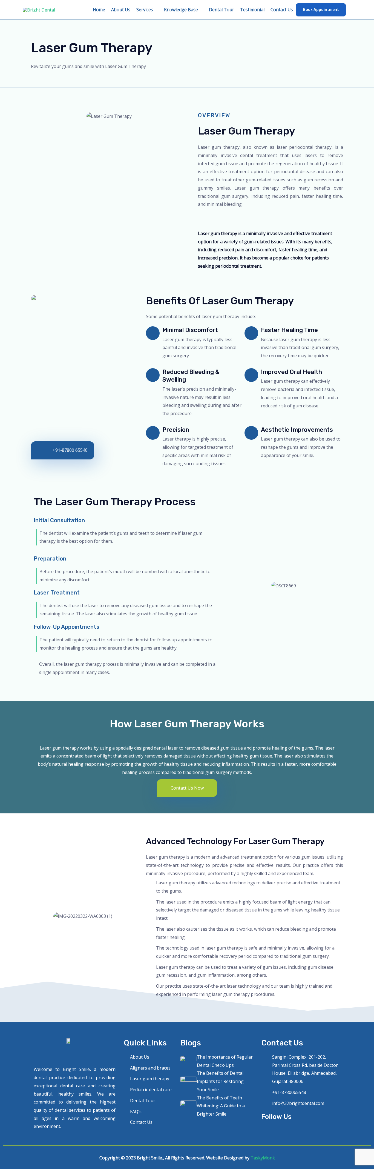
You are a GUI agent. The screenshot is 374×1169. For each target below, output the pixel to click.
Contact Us (282, 10)
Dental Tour (221, 10)
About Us (120, 10)
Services (144, 10)
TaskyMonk (263, 1158)
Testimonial (252, 10)
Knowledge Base (181, 10)
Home (99, 10)
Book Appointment (321, 9)
